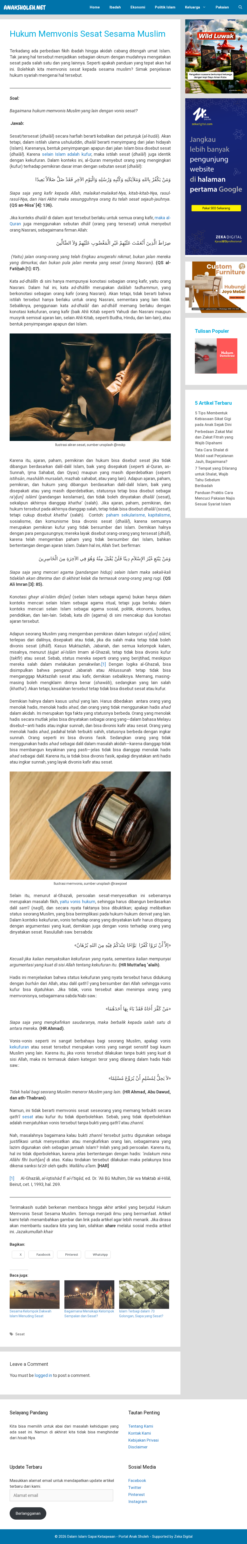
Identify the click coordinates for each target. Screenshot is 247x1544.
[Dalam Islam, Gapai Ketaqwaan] (25, 7)
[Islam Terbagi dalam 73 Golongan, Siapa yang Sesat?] (144, 1294)
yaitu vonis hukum (77, 901)
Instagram (137, 1501)
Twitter (134, 1487)
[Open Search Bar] (240, 7)
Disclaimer (138, 1447)
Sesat (20, 1334)
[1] (103, 664)
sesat (27, 1116)
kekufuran (19, 1046)
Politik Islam (165, 7)
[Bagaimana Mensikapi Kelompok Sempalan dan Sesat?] (89, 1294)
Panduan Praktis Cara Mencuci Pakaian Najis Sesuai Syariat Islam (215, 498)
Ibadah (115, 7)
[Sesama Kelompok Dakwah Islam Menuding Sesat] (35, 1294)
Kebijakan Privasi (143, 1440)
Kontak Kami (139, 1433)
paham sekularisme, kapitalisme (138, 514)
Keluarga (192, 7)
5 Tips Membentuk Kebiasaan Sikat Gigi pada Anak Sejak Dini (213, 419)
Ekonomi (137, 7)
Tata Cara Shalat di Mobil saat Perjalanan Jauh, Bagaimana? (214, 456)
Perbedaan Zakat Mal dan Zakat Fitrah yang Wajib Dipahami (214, 437)
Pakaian (222, 7)
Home (95, 7)
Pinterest (136, 1494)
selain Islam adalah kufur (66, 154)
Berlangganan (28, 1513)
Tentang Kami (140, 1426)
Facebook (137, 1480)
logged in (43, 1375)
